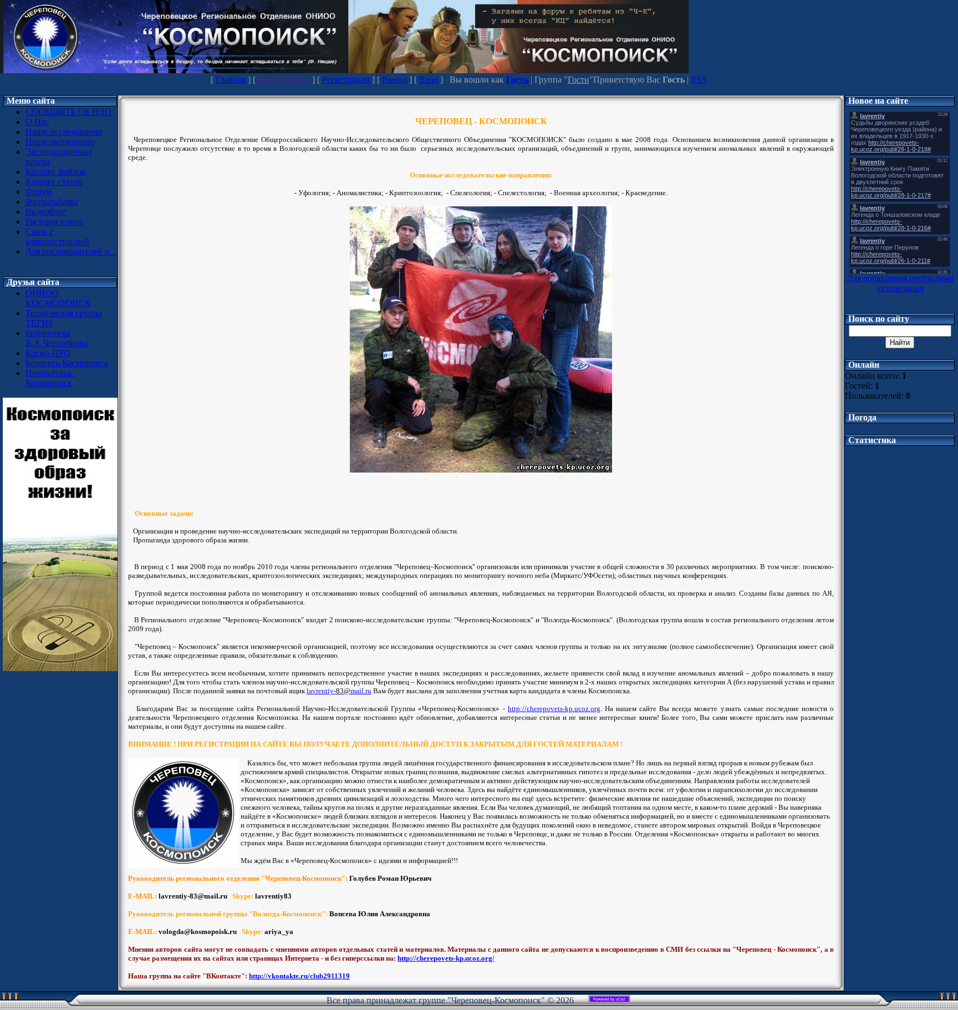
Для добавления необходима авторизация (900, 283)
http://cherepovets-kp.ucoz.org (554, 708)
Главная (231, 79)
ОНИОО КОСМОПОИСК (58, 298)
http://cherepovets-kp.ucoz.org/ (446, 958)
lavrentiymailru (339, 691)
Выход (394, 79)
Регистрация (346, 79)
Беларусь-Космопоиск (67, 363)
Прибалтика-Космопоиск (50, 378)
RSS (699, 79)
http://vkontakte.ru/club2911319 (299, 976)
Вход (428, 79)
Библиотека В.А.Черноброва (57, 338)
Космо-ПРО (48, 353)
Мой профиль (284, 79)
